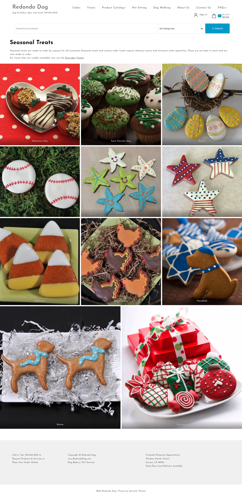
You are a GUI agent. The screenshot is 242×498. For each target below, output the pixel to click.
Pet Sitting (139, 7)
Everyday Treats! (74, 58)
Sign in (203, 14)
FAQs (221, 7)
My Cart (226, 15)
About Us (183, 7)
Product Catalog (113, 7)
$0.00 (225, 18)
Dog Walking (162, 7)
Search (218, 28)
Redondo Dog (30, 7)
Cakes (76, 7)
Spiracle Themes (137, 491)
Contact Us (203, 7)
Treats (91, 7)
